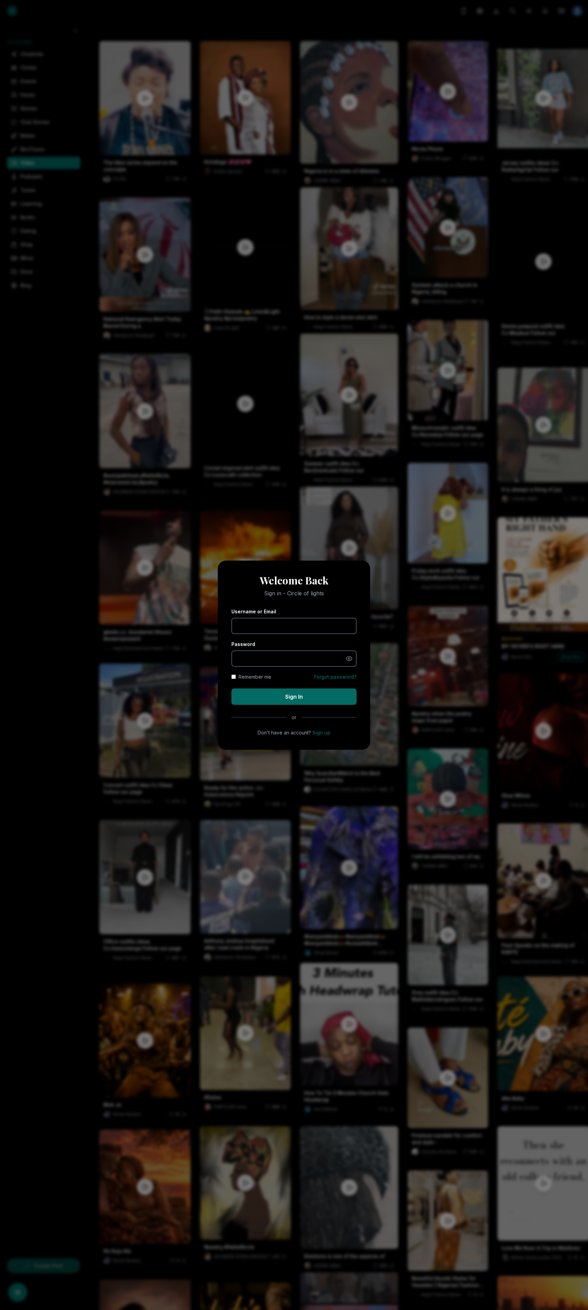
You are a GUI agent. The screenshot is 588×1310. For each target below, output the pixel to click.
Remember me (255, 677)
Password (243, 644)
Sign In (294, 696)
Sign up (321, 732)
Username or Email (253, 611)
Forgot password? (335, 677)
